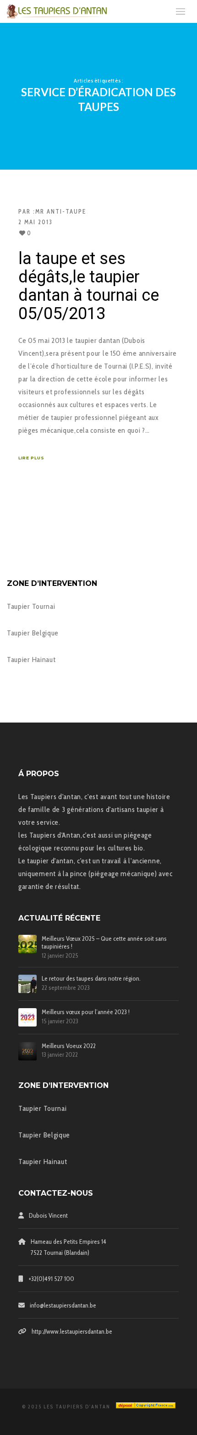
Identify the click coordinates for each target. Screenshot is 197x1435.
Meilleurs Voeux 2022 (69, 1046)
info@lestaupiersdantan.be (63, 1305)
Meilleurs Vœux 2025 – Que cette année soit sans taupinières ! (104, 942)
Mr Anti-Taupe (60, 211)
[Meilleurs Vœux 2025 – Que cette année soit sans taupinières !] (27, 944)
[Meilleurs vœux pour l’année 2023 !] (27, 1017)
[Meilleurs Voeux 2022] (27, 1051)
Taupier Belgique (33, 633)
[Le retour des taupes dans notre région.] (27, 984)
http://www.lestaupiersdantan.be (72, 1331)
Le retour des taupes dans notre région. (91, 978)
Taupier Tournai (31, 606)
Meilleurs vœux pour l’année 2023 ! (86, 1012)
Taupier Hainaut (31, 659)
